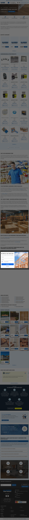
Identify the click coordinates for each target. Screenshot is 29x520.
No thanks (7, 266)
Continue (7, 264)
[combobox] (2, 262)
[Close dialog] (27, 253)
